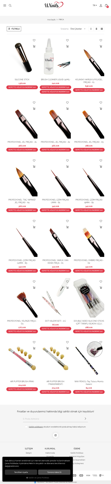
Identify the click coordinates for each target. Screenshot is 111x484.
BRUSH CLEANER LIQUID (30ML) (55, 79)
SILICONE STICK (22, 79)
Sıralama (64, 29)
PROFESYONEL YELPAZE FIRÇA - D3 (22, 322)
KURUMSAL (50, 449)
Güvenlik (50, 456)
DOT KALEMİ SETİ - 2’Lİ (55, 321)
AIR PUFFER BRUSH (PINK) (22, 381)
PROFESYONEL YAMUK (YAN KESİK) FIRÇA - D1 (55, 261)
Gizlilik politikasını (36, 427)
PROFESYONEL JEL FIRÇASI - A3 (88, 142)
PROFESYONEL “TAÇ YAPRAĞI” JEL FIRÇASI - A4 (22, 201)
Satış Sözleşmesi (77, 463)
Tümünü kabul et (54, 472)
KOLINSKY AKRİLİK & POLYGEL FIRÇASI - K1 (88, 80)
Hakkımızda (50, 453)
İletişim (29, 453)
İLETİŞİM (29, 449)
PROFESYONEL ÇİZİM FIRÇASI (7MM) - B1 (55, 201)
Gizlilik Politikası (76, 453)
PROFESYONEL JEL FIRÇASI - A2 (55, 142)
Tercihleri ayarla (21, 472)
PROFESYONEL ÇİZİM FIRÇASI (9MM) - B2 (89, 201)
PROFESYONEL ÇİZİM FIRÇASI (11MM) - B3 (22, 261)
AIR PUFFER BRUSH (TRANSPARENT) (55, 382)
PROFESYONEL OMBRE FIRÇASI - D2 (89, 261)
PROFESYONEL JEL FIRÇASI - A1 (22, 142)
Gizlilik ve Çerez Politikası (38, 478)
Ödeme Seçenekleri (76, 460)
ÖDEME (77, 449)
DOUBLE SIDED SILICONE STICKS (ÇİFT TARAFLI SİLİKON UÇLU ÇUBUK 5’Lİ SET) (89, 322)
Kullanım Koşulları (76, 456)
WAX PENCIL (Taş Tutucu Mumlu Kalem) (88, 382)
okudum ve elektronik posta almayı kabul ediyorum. (57, 427)
